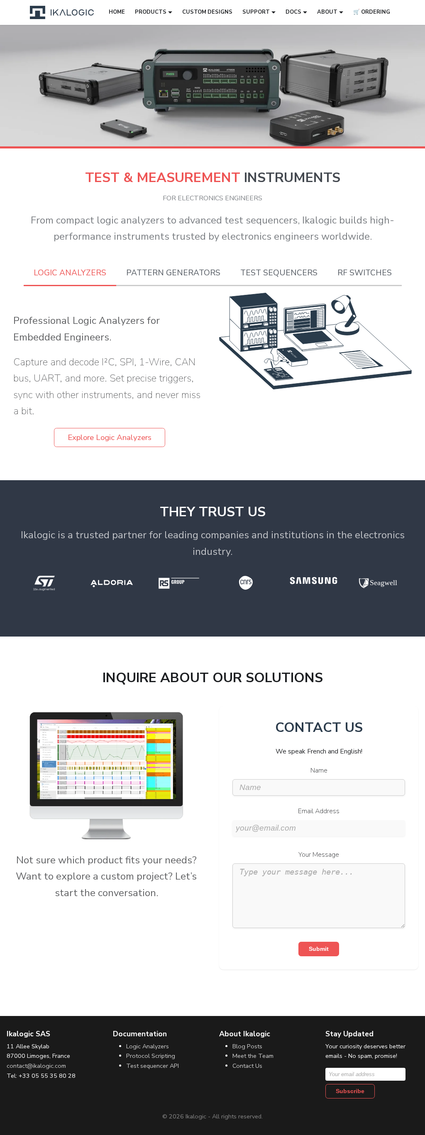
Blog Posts (247, 1046)
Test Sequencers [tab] (279, 272)
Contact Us (247, 1066)
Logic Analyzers (147, 1046)
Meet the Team (253, 1056)
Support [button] (256, 12)
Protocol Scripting (150, 1056)
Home (117, 12)
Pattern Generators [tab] (173, 272)
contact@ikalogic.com (36, 1066)
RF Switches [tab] (364, 272)
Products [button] (150, 12)
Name (318, 770)
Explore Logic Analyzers (109, 437)
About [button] (327, 12)
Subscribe (350, 1091)
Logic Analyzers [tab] (70, 272)
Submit (319, 948)
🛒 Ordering (371, 12)
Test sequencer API (152, 1066)
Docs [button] (293, 12)
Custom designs (207, 12)
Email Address (319, 811)
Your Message (318, 854)
